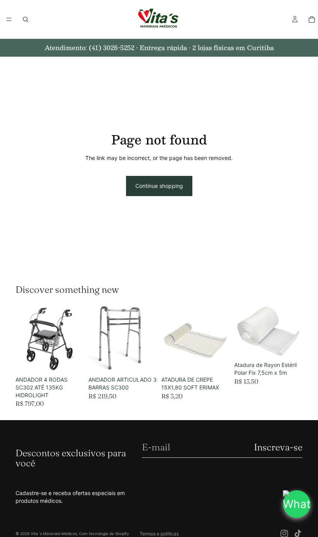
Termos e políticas (159, 534)
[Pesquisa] (25, 19)
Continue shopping (159, 185)
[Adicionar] (72, 361)
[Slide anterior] (169, 338)
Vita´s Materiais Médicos (54, 533)
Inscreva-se (278, 447)
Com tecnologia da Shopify (104, 533)
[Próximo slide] (221, 338)
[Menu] (9, 19)
